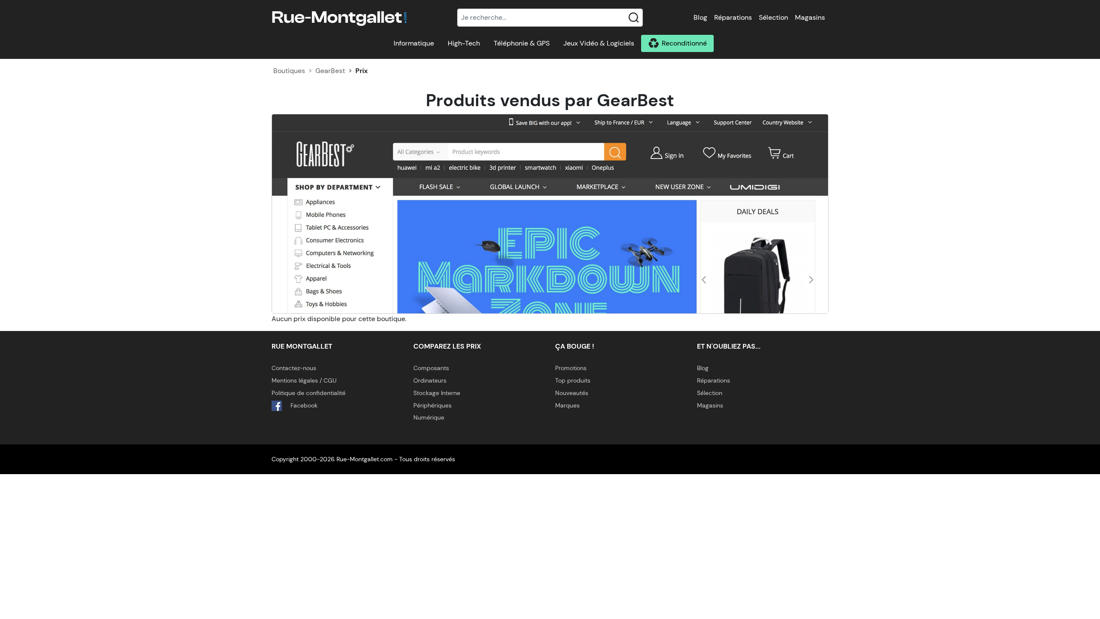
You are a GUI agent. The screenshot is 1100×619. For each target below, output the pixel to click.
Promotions (571, 368)
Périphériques (432, 405)
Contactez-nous (294, 368)
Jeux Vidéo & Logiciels (598, 43)
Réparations (733, 17)
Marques (567, 405)
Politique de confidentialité (308, 393)
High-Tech (464, 43)
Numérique (428, 417)
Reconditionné (684, 43)
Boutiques (289, 70)
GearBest (330, 70)
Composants (431, 368)
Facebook (303, 405)
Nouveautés (571, 393)
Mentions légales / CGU (304, 380)
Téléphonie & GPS (522, 43)
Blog (700, 17)
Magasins (810, 17)
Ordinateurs (429, 380)
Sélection (773, 17)
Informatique (414, 43)
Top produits (572, 380)
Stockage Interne (436, 393)
